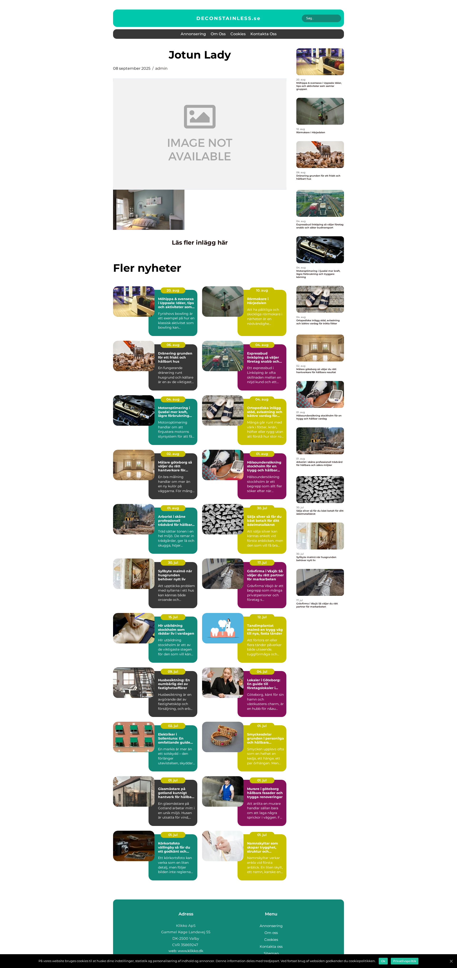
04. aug (261, 345)
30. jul (262, 508)
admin (161, 68)
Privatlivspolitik (404, 961)
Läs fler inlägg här (200, 242)
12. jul (262, 617)
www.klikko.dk (190, 950)
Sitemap (271, 953)
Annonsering (193, 34)
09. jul (173, 671)
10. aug (262, 290)
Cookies (238, 34)
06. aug (173, 345)
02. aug (173, 454)
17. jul (262, 562)
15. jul (173, 617)
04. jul (262, 671)
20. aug (173, 290)
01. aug (262, 454)
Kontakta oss (263, 34)
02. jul (173, 726)
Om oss (218, 34)
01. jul (262, 726)
